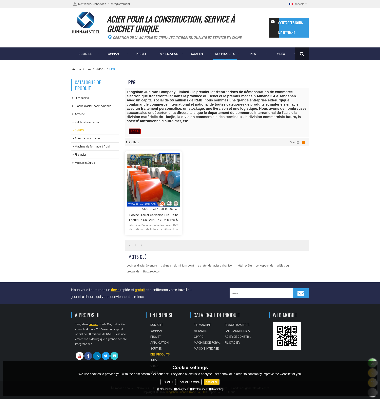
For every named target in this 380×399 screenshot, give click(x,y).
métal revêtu (244, 265)
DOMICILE (85, 54)
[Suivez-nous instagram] (114, 356)
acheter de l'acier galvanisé (215, 265)
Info (253, 54)
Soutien (197, 54)
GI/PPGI (100, 69)
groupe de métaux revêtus (143, 271)
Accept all (211, 381)
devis (115, 290)
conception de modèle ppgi (272, 265)
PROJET (141, 54)
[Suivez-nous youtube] (80, 356)
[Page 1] (129, 245)
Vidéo (281, 54)
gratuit (140, 290)
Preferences (200, 389)
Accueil (76, 69)
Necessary (166, 389)
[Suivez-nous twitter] (106, 356)
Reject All (168, 381)
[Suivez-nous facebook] (88, 356)
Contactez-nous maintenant (290, 27)
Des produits (225, 54)
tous (88, 69)
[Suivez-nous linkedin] (97, 356)
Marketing (217, 389)
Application (169, 54)
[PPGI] (135, 131)
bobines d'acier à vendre (142, 265)
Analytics (182, 389)
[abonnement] (301, 293)
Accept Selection (190, 381)
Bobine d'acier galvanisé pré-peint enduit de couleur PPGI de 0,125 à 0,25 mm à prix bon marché (153, 217)
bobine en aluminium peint (177, 265)
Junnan (113, 54)
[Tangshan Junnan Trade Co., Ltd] (87, 23)
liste (298, 142)
